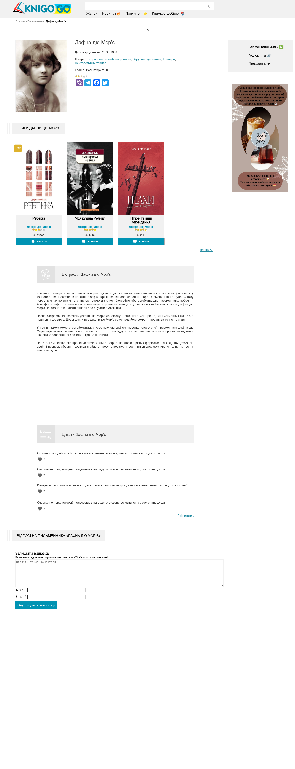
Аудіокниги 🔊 (260, 55)
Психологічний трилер (90, 63)
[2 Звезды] (79, 76)
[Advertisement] (112, 385)
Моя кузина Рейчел (90, 218)
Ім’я (19, 590)
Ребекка (38, 218)
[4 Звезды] (84, 76)
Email (20, 597)
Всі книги (206, 250)
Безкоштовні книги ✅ (266, 47)
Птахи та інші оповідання (141, 220)
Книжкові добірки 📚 (168, 13)
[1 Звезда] (76, 76)
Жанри (91, 13)
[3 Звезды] (81, 76)
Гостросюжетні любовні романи (108, 59)
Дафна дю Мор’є (39, 226)
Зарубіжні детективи (147, 59)
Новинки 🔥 (111, 13)
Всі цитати (185, 515)
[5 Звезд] (86, 76)
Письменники (259, 63)
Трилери (169, 59)
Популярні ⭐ (136, 13)
